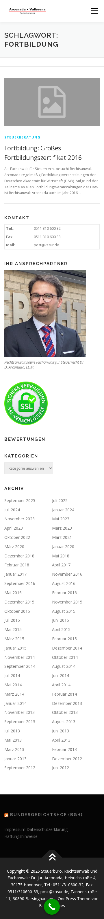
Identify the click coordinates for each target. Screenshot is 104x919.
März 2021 (62, 537)
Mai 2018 (60, 556)
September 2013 (19, 721)
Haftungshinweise (21, 836)
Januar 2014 (15, 703)
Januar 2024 (63, 510)
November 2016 (67, 574)
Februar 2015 (64, 638)
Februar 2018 (16, 565)
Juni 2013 (60, 731)
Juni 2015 (60, 620)
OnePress (67, 898)
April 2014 (61, 685)
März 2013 (14, 749)
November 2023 (19, 519)
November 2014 (19, 657)
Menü (94, 10)
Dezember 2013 (67, 703)
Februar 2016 (64, 592)
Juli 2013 (12, 731)
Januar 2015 (15, 648)
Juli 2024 (12, 510)
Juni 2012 (60, 767)
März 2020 (14, 546)
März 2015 (14, 638)
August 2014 (63, 666)
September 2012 (19, 767)
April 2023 (13, 528)
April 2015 (61, 629)
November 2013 (19, 712)
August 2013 (63, 721)
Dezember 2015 (19, 602)
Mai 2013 (13, 740)
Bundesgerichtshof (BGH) (46, 814)
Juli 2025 (60, 500)
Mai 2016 (13, 592)
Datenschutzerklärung (47, 829)
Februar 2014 (64, 694)
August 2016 (63, 583)
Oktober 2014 (65, 657)
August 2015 (63, 611)
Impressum (14, 829)
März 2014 (14, 694)
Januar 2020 (63, 546)
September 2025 (19, 500)
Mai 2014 (13, 685)
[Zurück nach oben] (52, 857)
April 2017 (61, 565)
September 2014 (19, 666)
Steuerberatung (22, 137)
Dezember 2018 (19, 556)
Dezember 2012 (67, 758)
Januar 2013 (15, 758)
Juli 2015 (12, 620)
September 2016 (19, 583)
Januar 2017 (15, 574)
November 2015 (67, 602)
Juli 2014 (12, 675)
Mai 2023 (60, 519)
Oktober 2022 (17, 537)
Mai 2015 (13, 629)
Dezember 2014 (67, 648)
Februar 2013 (64, 749)
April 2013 (61, 740)
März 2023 (62, 528)
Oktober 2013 (65, 712)
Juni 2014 (60, 675)
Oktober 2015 (17, 611)
